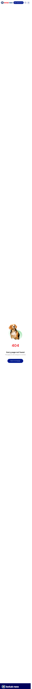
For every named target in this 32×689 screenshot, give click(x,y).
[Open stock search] (25, 2)
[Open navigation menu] (28, 2)
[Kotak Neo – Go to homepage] (7, 2)
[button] (18, 2)
